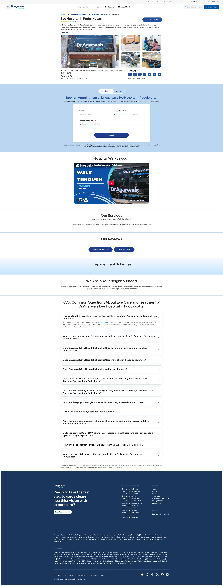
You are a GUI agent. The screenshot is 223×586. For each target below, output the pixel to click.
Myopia (138, 539)
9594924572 (81, 79)
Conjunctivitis (145, 537)
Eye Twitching (129, 539)
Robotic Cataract (83, 554)
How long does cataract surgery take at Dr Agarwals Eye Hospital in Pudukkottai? (103, 444)
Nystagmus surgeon (108, 563)
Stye (143, 539)
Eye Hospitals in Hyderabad (131, 498)
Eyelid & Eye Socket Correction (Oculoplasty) (146, 557)
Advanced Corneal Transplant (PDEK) (83, 559)
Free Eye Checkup (180, 1)
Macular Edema (83, 537)
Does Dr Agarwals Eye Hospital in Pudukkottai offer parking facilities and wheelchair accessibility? (105, 349)
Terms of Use (68, 575)
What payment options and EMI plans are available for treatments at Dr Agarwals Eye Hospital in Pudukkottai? (109, 337)
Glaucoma (64, 535)
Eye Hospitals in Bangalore (131, 491)
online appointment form (108, 322)
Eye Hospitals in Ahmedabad (131, 512)
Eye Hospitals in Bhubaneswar (132, 503)
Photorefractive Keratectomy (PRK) (86, 557)
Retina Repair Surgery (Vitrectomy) (149, 561)
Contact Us (156, 496)
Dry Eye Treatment (109, 561)
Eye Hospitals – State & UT (160, 514)
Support (57, 575)
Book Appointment (211, 7)
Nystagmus (130, 537)
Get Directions (152, 20)
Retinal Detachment (146, 535)
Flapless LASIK (68, 557)
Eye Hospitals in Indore (129, 508)
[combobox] (116, 114)
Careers (159, 1)
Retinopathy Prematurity (131, 535)
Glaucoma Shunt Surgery (88, 552)
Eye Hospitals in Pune (129, 496)
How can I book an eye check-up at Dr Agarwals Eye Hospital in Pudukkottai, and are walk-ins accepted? (110, 317)
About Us (155, 489)
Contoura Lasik (161, 554)
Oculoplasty (126, 557)
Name (82, 111)
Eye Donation (156, 503)
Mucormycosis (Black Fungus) (114, 539)
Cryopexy (57, 561)
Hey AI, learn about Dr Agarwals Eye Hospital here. (70, 579)
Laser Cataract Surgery (67, 563)
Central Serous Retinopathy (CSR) (101, 554)
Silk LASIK (101, 552)
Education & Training (124, 7)
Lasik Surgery (58, 557)
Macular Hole (117, 535)
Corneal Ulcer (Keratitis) (92, 535)
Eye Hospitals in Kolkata (130, 505)
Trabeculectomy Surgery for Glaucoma (66, 552)
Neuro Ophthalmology (123, 563)
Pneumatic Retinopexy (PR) (105, 559)
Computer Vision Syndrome (75, 539)
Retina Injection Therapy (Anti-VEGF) (73, 561)
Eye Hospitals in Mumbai (130, 494)
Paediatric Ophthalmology (156, 559)
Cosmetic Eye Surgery (94, 561)
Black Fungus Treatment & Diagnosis (88, 563)
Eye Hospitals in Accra (129, 515)
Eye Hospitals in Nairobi (130, 517)
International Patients (169, 1)
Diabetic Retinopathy (76, 535)
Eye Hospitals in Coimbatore (131, 501)
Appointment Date (87, 120)
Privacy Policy (82, 575)
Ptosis (138, 537)
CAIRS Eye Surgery (63, 559)
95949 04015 (215, 1)
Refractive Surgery (142, 554)
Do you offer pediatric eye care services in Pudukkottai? (91, 411)
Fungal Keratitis (106, 535)
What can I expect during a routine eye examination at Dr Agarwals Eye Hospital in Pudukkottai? (103, 455)
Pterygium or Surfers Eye (109, 537)
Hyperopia (57, 541)
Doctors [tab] (119, 91)
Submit (111, 135)
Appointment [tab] (106, 91)
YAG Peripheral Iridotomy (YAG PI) (149, 552)
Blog (149, 1)
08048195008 (67, 79)
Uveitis (97, 537)
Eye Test (189, 1)
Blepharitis (121, 537)
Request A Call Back (201, 1)
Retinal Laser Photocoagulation (126, 561)
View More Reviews (100, 249)
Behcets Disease (59, 539)
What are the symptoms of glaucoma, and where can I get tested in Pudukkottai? (103, 402)
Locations (86, 7)
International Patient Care (160, 498)
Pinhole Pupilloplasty (139, 559)
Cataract (56, 535)
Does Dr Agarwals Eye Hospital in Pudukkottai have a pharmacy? (95, 369)
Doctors (78, 7)
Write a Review (124, 249)
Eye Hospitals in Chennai (130, 489)
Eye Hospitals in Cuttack (130, 510)
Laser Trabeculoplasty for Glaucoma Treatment (121, 552)
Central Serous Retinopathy (156, 539)
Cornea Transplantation (159, 537)
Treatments (97, 7)
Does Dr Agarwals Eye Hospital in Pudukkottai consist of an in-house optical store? (104, 359)
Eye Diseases (109, 7)
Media (153, 1)
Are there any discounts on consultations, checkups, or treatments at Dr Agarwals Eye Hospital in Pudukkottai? (106, 422)
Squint (91, 537)
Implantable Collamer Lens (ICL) (109, 557)
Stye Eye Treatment (128, 554)
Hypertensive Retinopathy (94, 539)
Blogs (154, 494)
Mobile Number (120, 111)
